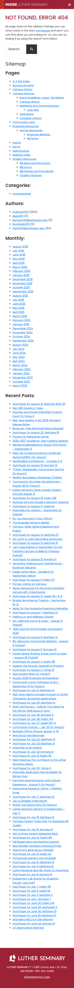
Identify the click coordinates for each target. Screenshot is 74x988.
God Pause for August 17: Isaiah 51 (33, 506)
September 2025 (23, 291)
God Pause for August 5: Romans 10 (35, 649)
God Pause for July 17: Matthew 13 (33, 797)
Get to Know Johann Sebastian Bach (35, 833)
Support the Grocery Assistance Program (38, 666)
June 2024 (19, 353)
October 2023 (21, 381)
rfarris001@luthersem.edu (29, 228)
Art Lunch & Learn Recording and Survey (38, 539)
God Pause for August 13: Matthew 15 (35, 543)
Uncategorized (22, 194)
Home (16, 147)
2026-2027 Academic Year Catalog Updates (40, 441)
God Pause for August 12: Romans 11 (34, 559)
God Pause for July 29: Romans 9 (33, 715)
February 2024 (22, 369)
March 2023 (20, 385)
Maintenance (21, 151)
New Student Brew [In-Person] (31, 674)
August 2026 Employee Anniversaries (36, 678)
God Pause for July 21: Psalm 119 (32, 756)
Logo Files (33, 110)
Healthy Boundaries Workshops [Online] (37, 477)
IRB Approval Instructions (35, 163)
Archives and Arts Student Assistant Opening (41, 502)
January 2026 (21, 275)
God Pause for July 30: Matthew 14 (34, 703)
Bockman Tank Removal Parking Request (38, 428)
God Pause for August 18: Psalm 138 (34, 498)
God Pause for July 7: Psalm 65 (32, 887)
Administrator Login (37, 977)
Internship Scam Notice (27, 747)
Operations (27, 114)
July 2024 (18, 349)
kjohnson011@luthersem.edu (30, 220)
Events (17, 142)
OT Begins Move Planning (28, 928)
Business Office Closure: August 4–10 (36, 731)
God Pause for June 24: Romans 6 (34, 923)
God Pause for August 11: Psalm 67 (34, 580)
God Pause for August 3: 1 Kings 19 (33, 670)
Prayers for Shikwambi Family (31, 437)
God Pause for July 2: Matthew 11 (33, 895)
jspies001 (18, 216)
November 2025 (22, 283)
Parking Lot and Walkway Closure (33, 617)
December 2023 (23, 377)
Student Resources (24, 159)
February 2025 (21, 320)
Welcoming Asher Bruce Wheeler (33, 850)
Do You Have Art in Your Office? (32, 518)
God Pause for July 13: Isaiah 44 (32, 854)
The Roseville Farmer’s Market (31, 522)
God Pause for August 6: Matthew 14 (35, 637)
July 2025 (18, 300)
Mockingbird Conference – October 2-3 (37, 461)
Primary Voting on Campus (29, 584)
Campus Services (23, 93)
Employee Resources (26, 126)
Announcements (23, 85)
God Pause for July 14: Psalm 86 (32, 837)
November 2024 (23, 332)
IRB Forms (26, 167)
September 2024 (23, 340)
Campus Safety (22, 89)
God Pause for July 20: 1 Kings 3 (32, 768)
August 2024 (20, 345)
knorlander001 (21, 224)
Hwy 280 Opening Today (28, 408)
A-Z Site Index (21, 81)
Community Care (24, 122)
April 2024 (19, 361)
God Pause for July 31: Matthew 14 (33, 690)
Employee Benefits (38, 134)
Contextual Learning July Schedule (34, 858)
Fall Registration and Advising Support (36, 842)
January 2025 (21, 324)
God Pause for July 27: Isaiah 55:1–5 (34, 723)
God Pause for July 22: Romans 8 (33, 752)
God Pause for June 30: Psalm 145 (33, 903)
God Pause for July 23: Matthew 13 (34, 743)
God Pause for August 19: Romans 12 (35, 465)
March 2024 (20, 365)
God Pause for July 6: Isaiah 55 (31, 891)
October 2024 (21, 336)
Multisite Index (21, 155)
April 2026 (19, 263)
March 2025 (20, 316)
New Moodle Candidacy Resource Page (37, 846)
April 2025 (18, 312)
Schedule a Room (31, 118)
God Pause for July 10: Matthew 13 (33, 862)
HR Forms (32, 138)
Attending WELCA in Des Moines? (33, 919)
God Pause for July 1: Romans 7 (32, 899)
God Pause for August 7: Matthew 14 (35, 612)
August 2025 (20, 295)
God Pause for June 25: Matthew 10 (34, 915)
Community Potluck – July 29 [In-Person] (38, 727)
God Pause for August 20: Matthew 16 (36, 432)
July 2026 (18, 251)
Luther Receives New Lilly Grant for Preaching (41, 870)
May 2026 (19, 259)
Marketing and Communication (39, 106)
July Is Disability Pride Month (30, 801)
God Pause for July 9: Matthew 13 (33, 866)
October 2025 (21, 287)
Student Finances (31, 175)
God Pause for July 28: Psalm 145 (33, 719)
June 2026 (19, 254)
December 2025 (23, 279)
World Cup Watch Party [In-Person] (35, 805)
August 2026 (20, 246)
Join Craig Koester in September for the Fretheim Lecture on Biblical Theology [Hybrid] (37, 551)
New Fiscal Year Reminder (29, 735)
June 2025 (19, 304)
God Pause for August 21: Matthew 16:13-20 (39, 404)
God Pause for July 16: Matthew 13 (33, 817)
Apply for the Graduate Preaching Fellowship (40, 608)
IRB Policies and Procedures (37, 171)
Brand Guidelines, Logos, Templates (42, 97)
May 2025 (18, 308)
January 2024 (21, 373)
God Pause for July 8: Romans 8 (32, 874)
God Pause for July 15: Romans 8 (33, 829)
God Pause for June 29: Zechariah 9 (35, 907)
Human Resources (31, 130)
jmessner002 (21, 212)
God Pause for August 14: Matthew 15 (35, 535)
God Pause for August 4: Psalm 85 (34, 662)
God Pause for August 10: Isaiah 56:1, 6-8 (37, 596)
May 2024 (19, 357)
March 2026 (20, 267)
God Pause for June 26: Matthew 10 (34, 911)
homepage (43, 30)
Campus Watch (30, 102)
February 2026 (21, 271)
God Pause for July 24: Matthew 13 (34, 739)
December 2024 (23, 328)
